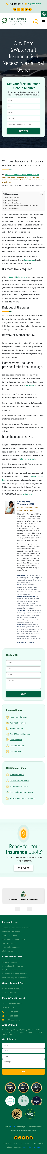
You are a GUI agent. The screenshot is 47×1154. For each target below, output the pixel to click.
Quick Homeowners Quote (12, 989)
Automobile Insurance (18, 723)
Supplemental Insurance (19, 786)
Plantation (20, 1032)
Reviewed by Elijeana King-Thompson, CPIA (22, 174)
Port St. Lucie (7, 1034)
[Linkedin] (30, 9)
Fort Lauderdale (33, 1030)
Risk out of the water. (11, 200)
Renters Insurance (16, 728)
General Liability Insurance (19, 780)
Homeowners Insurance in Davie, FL (16, 928)
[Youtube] (22, 9)
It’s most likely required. (12, 198)
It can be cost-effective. (12, 208)
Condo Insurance (16, 751)
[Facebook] (14, 9)
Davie (15, 1030)
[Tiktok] (26, 9)
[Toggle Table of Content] (40, 194)
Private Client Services (11, 947)
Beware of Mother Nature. (13, 203)
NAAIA (12, 1127)
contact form (27, 494)
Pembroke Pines (8, 1032)
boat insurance (29, 260)
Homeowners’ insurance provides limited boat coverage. (22, 206)
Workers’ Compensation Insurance (16, 977)
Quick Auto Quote (9, 992)
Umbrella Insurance (17, 745)
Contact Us (23, 868)
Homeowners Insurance (18, 717)
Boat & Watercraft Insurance (20, 734)
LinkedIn (31, 642)
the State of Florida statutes (17, 277)
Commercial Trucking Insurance (21, 792)
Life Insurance (7, 951)
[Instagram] (18, 9)
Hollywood (22, 1030)
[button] (43, 22)
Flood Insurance (16, 740)
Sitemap (36, 1147)
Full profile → (21, 642)
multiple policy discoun (27, 459)
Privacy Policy (26, 1147)
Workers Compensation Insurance (22, 798)
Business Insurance (17, 775)
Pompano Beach (31, 1032)
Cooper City (7, 1030)
